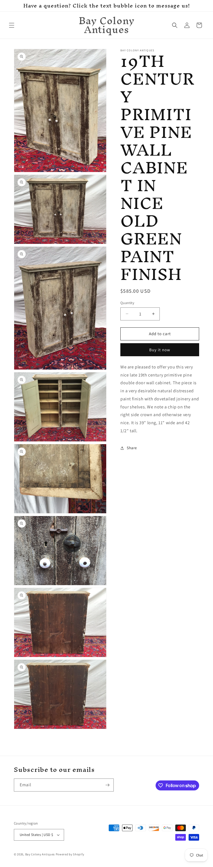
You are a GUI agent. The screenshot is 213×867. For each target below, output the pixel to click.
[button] (12, 25)
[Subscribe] (107, 785)
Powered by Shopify (70, 854)
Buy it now (159, 349)
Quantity (127, 302)
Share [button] (132, 447)
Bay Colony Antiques (40, 854)
